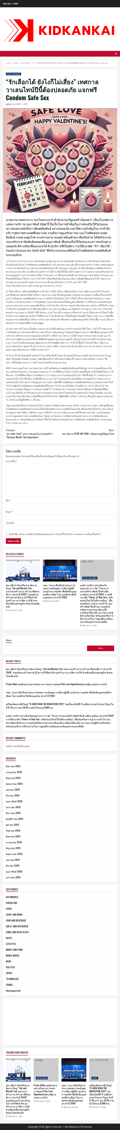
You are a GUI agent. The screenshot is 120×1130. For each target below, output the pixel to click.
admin (9, 104)
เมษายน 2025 (13, 860)
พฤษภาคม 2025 (14, 854)
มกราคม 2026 (13, 807)
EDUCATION (11, 903)
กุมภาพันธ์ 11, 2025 (20, 104)
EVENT (11, 578)
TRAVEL (9, 985)
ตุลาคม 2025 (12, 824)
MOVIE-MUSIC (12, 955)
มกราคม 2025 (13, 877)
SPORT (9, 973)
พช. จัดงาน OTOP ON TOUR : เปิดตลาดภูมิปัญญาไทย (88, 431)
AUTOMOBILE (12, 897)
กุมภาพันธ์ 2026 (14, 801)
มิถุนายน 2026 (13, 778)
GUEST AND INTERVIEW (17, 926)
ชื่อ (8, 500)
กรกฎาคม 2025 (14, 842)
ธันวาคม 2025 (13, 813)
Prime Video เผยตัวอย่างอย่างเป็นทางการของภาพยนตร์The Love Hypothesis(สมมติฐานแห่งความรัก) (56, 684)
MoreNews (71, 1126)
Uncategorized (13, 990)
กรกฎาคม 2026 (14, 772)
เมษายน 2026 (13, 789)
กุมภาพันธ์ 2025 (14, 871)
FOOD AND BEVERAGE (16, 920)
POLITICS (10, 967)
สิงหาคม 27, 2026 (90, 625)
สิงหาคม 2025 (13, 836)
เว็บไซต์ (10, 523)
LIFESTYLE (11, 944)
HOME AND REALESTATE (17, 932)
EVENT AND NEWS (13, 74)
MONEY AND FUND (14, 949)
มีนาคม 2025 (12, 865)
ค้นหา (9, 640)
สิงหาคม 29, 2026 (43, 1101)
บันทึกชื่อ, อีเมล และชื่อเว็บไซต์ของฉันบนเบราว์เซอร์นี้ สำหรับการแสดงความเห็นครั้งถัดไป (55, 534)
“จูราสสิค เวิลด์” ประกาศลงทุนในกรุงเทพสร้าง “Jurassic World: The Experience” (29, 433)
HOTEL (9, 938)
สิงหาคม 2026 (13, 766)
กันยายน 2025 (13, 830)
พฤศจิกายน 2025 (14, 819)
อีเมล (9, 511)
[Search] (116, 54)
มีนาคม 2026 (12, 795)
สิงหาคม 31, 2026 (15, 610)
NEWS (8, 961)
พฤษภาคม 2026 (14, 784)
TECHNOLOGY (12, 979)
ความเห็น (12, 461)
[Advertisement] (60, 1021)
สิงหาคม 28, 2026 (52, 601)
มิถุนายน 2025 (13, 848)
